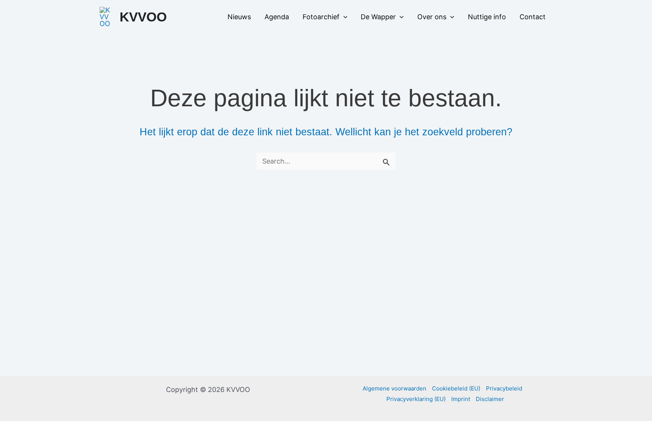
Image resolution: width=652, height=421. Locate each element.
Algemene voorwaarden (394, 388)
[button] (344, 17)
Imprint (460, 399)
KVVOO (143, 16)
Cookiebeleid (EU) (456, 388)
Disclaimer (490, 399)
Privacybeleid (504, 388)
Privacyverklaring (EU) (416, 399)
